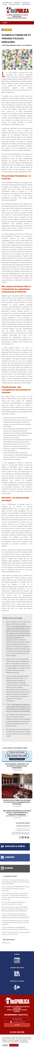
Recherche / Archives (14, 4)
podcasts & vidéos (15, 846)
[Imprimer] (28, 837)
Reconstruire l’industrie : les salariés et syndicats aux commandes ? (17, 766)
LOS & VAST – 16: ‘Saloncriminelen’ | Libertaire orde (15, 880)
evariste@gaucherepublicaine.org (22, 830)
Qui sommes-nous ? (6, 2)
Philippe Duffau (24, 823)
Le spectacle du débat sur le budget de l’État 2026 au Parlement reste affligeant (17, 802)
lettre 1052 (14, 833)
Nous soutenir (26, 2)
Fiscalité (21, 833)
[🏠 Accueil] (3, 30)
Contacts (5, 4)
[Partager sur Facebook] (23, 837)
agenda (9, 868)
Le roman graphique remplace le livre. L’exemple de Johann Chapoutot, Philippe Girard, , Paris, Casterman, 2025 (15, 915)
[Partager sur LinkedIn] (25, 837)
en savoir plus (24, 1042)
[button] (27, 79)
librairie (9, 857)
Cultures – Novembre (7, 927)
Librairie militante (26, 4)
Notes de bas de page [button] (12, 618)
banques (27, 833)
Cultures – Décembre (7, 914)
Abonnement (17, 2)
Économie (8, 30)
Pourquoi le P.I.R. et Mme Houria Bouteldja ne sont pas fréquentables (16, 888)
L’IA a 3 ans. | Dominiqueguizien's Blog (11, 902)
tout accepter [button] (13, 1045)
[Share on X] (20, 837)
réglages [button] (5, 1045)
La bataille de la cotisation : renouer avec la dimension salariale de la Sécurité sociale (15, 897)
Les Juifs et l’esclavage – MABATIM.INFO (12, 886)
